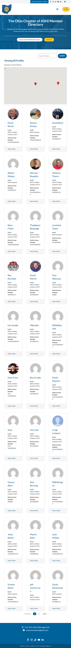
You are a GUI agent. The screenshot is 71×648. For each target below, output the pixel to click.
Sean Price (13, 377)
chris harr (34, 430)
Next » (45, 614)
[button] (57, 9)
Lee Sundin (13, 325)
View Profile (11, 149)
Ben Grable (35, 377)
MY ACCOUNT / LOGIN (39, 1)
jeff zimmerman (35, 587)
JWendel (34, 325)
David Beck (57, 122)
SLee (10, 430)
